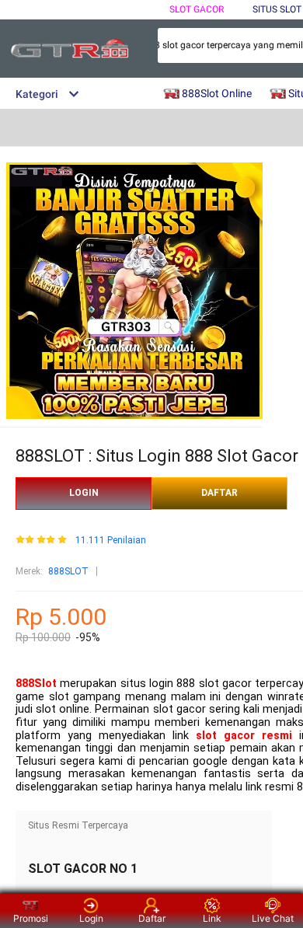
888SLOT (68, 571)
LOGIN (84, 492)
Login (91, 918)
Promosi (30, 918)
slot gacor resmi (244, 735)
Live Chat (273, 918)
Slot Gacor (196, 9)
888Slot (36, 683)
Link (212, 918)
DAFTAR (219, 492)
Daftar (151, 918)
